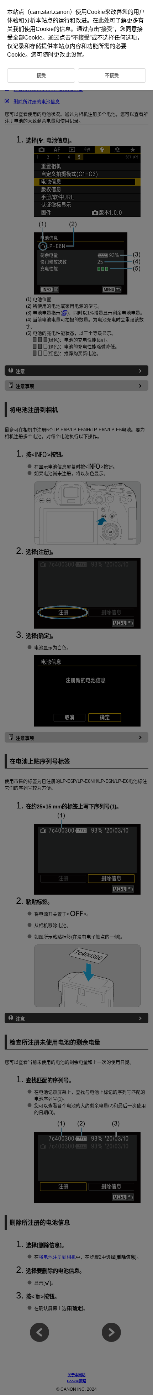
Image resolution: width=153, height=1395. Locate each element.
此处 (104, 20)
